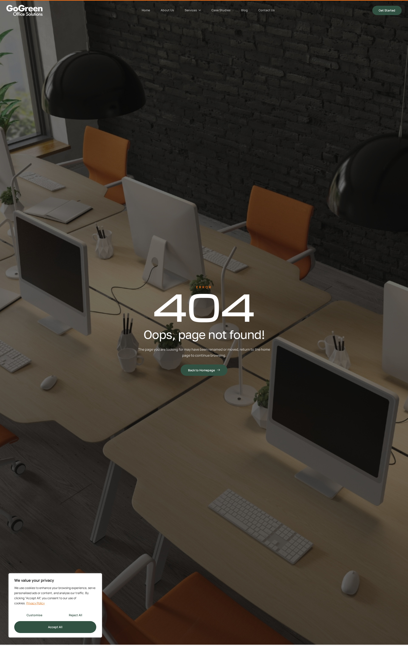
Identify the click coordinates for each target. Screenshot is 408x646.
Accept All (55, 627)
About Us (167, 10)
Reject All (75, 615)
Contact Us (266, 10)
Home (146, 10)
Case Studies (221, 10)
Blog (244, 10)
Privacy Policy (35, 603)
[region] (55, 605)
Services (191, 10)
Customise (34, 615)
